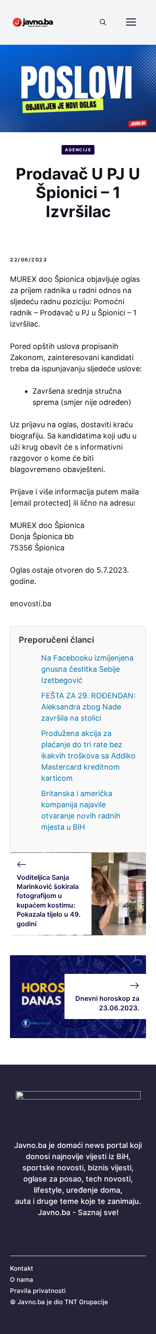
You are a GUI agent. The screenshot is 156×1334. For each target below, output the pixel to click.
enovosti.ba (30, 603)
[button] (103, 22)
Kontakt (21, 1268)
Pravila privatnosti (38, 1291)
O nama (21, 1279)
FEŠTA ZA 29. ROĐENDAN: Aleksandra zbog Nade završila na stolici (88, 706)
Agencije (78, 149)
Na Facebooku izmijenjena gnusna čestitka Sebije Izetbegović (87, 669)
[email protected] (40, 503)
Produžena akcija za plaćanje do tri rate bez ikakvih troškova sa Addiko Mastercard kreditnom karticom (88, 755)
